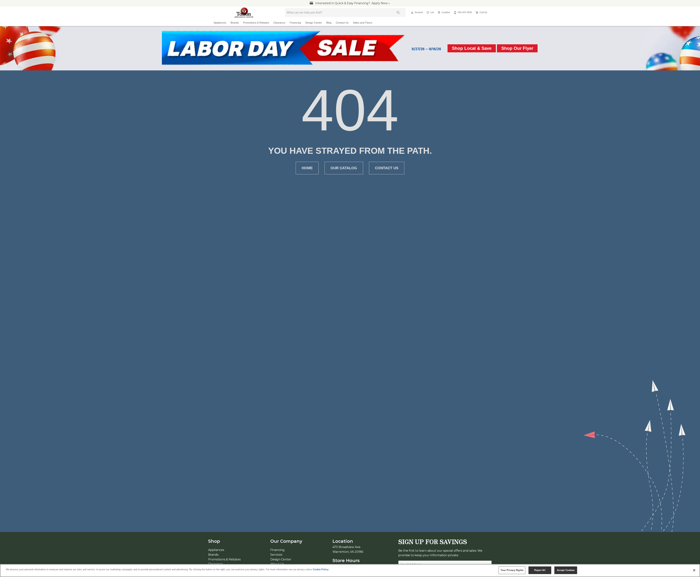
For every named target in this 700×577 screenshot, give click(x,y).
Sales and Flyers (362, 22)
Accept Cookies (566, 570)
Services (276, 554)
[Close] (694, 570)
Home (307, 168)
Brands (235, 22)
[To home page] (244, 12)
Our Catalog (343, 168)
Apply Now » (381, 3)
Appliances (220, 22)
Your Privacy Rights (512, 570)
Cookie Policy (320, 569)
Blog (328, 22)
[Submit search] (398, 12)
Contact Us (342, 22)
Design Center (313, 22)
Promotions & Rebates (256, 22)
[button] (412, 12)
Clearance (279, 22)
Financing (295, 22)
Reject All (539, 570)
